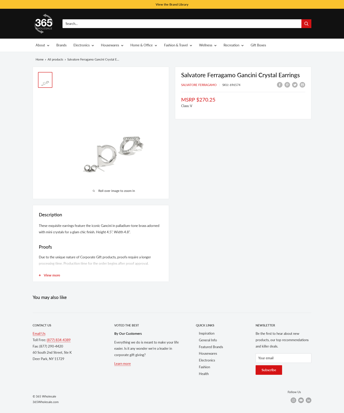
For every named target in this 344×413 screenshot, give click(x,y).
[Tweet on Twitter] (295, 84)
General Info (208, 340)
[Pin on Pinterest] (287, 84)
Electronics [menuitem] (81, 45)
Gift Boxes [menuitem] (258, 45)
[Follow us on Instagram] (293, 400)
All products (55, 59)
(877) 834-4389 (59, 340)
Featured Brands (211, 347)
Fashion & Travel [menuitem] (176, 45)
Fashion (204, 367)
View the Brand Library (172, 4)
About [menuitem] (40, 45)
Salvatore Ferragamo (199, 85)
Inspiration (206, 333)
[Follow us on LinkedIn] (308, 400)
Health (204, 374)
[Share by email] (302, 84)
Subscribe (269, 370)
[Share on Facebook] (279, 84)
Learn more (122, 363)
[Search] (306, 23)
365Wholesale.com (46, 402)
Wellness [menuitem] (205, 45)
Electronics (207, 360)
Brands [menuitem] (61, 45)
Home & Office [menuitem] (141, 45)
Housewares (208, 353)
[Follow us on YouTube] (301, 400)
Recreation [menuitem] (231, 45)
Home (40, 59)
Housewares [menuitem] (110, 45)
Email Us (39, 333)
